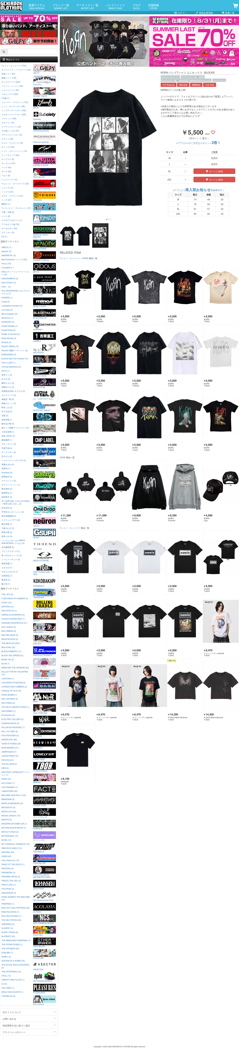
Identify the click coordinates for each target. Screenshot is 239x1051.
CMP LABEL (38, 444)
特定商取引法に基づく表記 (16, 1025)
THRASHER (38, 597)
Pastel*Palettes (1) (9, 326)
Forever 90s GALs (41, 678)
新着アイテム (37, 6)
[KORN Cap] (221, 486)
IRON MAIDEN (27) (10, 747)
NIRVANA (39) (7, 852)
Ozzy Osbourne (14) (10, 860)
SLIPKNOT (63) (8, 936)
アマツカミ (38, 421)
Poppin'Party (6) (8, 330)
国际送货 (183, 84)
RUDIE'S (37, 211)
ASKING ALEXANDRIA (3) (13, 614)
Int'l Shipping (168, 84)
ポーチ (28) (6, 171)
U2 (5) (4, 983)
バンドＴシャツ (115, 6)
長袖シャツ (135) (8, 77)
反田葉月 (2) (6, 496)
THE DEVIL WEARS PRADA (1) (15, 706)
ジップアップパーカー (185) (13, 110)
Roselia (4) (6, 342)
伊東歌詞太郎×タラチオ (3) (13, 391)
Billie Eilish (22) (8, 647)
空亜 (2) (4, 415)
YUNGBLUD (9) (8, 996)
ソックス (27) (7, 191)
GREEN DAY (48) (9, 739)
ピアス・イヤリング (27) (12, 195)
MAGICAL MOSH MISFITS (40, 235)
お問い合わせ (9, 1018)
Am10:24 (37, 491)
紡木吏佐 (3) (6, 507)
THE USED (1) (7, 987)
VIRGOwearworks (41, 130)
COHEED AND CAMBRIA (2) (14, 686)
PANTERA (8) (7, 868)
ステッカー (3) (7, 232)
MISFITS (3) (6, 819)
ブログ (136, 6)
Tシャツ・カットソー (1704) (14, 65)
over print (37, 84)
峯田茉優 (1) (6, 563)
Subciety (37, 119)
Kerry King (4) (7, 759)
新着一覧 (229, 12)
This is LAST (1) (8, 362)
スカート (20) (7, 138)
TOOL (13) (6, 975)
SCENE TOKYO (40, 96)
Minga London (39, 306)
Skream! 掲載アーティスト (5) (14, 350)
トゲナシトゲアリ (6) (10, 520)
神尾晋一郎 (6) (7, 399)
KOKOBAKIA (38, 585)
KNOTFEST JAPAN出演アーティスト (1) (15, 773)
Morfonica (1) (7, 317)
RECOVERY (38, 352)
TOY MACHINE (39, 248)
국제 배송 (209, 84)
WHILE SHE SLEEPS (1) (12, 991)
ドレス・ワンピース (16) (12, 142)
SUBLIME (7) (7, 952)
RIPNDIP (37, 223)
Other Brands (39, 946)
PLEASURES (39, 992)
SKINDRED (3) (8, 924)
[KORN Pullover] (77, 486)
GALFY (36, 72)
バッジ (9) (5, 216)
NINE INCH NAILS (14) (11, 848)
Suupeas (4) (6, 472)
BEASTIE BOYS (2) (9, 639)
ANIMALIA (37, 828)
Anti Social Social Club (43, 900)
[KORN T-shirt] (149, 416)
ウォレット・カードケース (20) (15, 183)
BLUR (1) (5, 663)
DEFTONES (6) (8, 702)
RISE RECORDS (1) (10, 911)
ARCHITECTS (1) (9, 610)
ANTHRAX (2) (7, 606)
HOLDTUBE (38, 957)
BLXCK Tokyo (39, 724)
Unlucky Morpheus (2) (11, 366)
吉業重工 (37, 340)
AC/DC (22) (6, 602)
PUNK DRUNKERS (41, 188)
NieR (35, 701)
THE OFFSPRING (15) (11, 971)
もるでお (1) (6, 567)
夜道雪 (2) (5, 579)
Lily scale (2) (7, 309)
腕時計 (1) (5, 203)
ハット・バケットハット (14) (14, 151)
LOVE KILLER (39, 863)
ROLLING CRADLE (41, 609)
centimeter (37, 329)
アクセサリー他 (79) (10, 224)
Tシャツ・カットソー (170, 77)
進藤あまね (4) (7, 464)
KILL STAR (38, 294)
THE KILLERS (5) (9, 763)
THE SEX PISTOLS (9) (11, 920)
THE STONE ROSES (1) (12, 944)
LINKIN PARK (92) (9, 791)
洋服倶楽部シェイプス (43, 632)
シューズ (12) (7, 187)
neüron (36, 525)
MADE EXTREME (41, 560)
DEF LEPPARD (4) (9, 698)
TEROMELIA (38, 851)
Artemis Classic (40, 375)
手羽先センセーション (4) (12, 511)
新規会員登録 (206, 12)
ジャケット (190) (8, 118)
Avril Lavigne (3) (8, 626)
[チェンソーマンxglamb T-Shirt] (221, 621)
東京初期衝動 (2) (8, 515)
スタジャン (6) (7, 122)
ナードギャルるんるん (43, 689)
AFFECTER (38, 969)
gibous (36, 271)
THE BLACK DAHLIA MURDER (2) (15, 966)
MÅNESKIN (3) (8, 799)
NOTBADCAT (39, 456)
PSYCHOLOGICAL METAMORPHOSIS (41, 875)
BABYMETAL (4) (8, 255)
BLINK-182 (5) (7, 659)
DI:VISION (37, 736)
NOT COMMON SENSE (43, 923)
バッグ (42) (6, 167)
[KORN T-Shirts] (113, 287)
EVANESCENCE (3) (10, 723)
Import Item (38, 934)
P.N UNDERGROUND (43, 153)
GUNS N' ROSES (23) (11, 743)
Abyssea (37, 364)
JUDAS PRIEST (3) (9, 755)
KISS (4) (5, 768)
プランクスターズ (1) (10, 551)
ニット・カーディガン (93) (13, 106)
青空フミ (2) (6, 374)
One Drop (37, 514)
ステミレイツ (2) (8, 480)
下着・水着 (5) (7, 212)
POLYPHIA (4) (7, 888)
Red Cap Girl (39, 176)
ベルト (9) (5, 175)
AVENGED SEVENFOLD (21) (14, 622)
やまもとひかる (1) (9, 571)
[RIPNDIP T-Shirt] (77, 750)
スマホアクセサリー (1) (11, 220)
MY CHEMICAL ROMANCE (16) (15, 844)
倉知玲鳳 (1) (6, 419)
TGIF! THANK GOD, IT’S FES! (43, 573)
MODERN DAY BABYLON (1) (14, 823)
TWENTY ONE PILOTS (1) (13, 979)
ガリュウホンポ (40, 817)
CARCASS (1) (7, 678)
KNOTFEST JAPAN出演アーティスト (195, 80)
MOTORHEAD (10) (9, 835)
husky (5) (5, 301)
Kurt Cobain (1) (8, 782)
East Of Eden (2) (8, 282)
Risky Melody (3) (8, 338)
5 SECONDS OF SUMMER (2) (14, 598)
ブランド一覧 (61, 6)
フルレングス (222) (9, 94)
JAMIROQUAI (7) (8, 751)
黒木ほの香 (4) (7, 423)
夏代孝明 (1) (6, 524)
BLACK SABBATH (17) (11, 651)
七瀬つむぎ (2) (7, 528)
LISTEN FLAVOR (40, 165)
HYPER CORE (39, 805)
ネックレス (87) (8, 163)
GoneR (36, 620)
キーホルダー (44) (9, 228)
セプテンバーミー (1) (10, 484)
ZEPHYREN (38, 888)
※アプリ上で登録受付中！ (199, 190)
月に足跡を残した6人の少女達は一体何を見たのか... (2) (15, 502)
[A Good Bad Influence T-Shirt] (185, 685)
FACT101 (37, 793)
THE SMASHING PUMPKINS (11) (16, 940)
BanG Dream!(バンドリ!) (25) (14, 259)
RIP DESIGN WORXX (42, 981)
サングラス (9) (7, 159)
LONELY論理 (39, 759)
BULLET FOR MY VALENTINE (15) (14, 673)
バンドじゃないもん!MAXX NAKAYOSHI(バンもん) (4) (13, 541)
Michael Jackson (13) (10, 815)
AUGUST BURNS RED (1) (13, 618)
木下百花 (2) (6, 411)
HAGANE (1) (7, 297)
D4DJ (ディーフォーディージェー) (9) (15, 273)
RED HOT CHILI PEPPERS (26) (15, 907)
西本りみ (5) (6, 536)
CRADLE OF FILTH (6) (11, 690)
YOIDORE (37, 200)
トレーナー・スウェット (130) (14, 102)
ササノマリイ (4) (8, 444)
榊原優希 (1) (6, 439)
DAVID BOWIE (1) (9, 694)
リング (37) (6, 199)
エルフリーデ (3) (8, 395)
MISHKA (37, 782)
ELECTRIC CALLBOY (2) (12, 719)
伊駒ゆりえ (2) (7, 387)
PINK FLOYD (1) (8, 884)
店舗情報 (153, 6)
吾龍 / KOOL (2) (8, 435)
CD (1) (4, 236)
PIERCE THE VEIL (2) (11, 880)
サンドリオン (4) (8, 452)
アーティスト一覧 (87, 6)
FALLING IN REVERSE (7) (13, 727)
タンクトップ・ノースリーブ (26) (16, 69)
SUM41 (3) (6, 956)
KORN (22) (6, 778)
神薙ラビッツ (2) (8, 403)
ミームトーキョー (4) (10, 559)
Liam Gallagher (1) (9, 787)
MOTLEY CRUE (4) (10, 831)
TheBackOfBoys (40, 770)
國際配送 (196, 84)
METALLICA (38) (8, 811)
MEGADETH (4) (8, 807)
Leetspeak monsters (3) (11, 305)
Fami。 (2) (6, 286)
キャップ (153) (7, 146)
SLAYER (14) (7, 928)
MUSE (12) (6, 839)
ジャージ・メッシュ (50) (12, 85)
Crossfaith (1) (7, 267)
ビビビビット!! (39, 666)
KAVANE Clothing (41, 260)
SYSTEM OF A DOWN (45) (13, 960)
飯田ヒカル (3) (7, 382)
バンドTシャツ (219, 80)
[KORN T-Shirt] (77, 287)
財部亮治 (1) (6, 492)
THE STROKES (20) (10, 948)
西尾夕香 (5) (6, 532)
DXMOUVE (38, 502)
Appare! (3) (6, 251)
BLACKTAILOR (39, 317)
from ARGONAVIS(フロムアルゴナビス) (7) (15, 292)
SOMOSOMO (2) (8, 354)
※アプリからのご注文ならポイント (198, 143)
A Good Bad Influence (43, 283)
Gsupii (36, 537)
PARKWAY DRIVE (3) (10, 876)
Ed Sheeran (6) (8, 715)
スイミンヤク (39, 840)
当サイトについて (12, 1012)
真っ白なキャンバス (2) (11, 555)
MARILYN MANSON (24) (12, 803)
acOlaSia (37, 911)
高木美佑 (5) (6, 488)
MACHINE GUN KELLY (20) (13, 795)
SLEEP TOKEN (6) (9, 932)
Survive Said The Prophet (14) (14, 358)
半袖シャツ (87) (8, 73)
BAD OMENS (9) (8, 630)
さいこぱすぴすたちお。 (44, 398)
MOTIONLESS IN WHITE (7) (13, 827)
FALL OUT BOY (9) (9, 731)
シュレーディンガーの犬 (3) (13, 460)
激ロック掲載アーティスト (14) (15, 427)
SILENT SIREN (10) (10, 346)
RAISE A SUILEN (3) (10, 334)
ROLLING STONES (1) (11, 915)
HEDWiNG (38, 747)
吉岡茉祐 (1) (6, 575)
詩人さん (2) (6, 456)
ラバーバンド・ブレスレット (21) (16, 208)
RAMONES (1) (7, 903)
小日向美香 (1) (7, 431)
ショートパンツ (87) (10, 90)
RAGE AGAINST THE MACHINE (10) (15, 898)
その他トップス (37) (10, 130)
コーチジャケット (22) (11, 126)
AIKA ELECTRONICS (42, 655)
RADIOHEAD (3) (8, 892)
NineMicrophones (41, 468)
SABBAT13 (38, 479)
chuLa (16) (6, 263)
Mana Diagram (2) (9, 313)
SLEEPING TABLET (42, 410)
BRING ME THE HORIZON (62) (15, 667)
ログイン (182, 12)
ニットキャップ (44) (10, 155)
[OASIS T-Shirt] (77, 557)
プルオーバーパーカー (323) (13, 114)
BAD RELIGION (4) (9, 635)
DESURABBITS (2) (9, 278)
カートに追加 (216, 171)
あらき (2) (5, 378)
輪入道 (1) (5, 583)
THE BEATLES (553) (10, 643)
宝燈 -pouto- (38, 433)
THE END (37, 548)
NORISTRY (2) (7, 321)
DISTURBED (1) (8, 711)
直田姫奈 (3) (6, 476)
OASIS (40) (6, 856)
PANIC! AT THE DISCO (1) (13, 864)
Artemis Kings (39, 387)
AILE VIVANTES (40, 713)
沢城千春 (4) (6, 448)
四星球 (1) (5, 468)
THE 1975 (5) (7, 594)
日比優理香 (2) (7, 547)
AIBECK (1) (6, 247)
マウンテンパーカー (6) (11, 134)
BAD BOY (37, 643)
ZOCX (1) (5, 370)
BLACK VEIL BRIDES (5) (12, 655)
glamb (36, 107)
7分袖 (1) (5, 98)
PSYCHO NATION (41, 142)
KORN (201, 77)
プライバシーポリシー (14, 1032)
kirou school (38, 1004)
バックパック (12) (9, 179)
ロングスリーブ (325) (10, 81)
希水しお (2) (6, 407)
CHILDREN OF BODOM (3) (13, 682)
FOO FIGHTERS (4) (10, 735)
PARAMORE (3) (8, 872)
